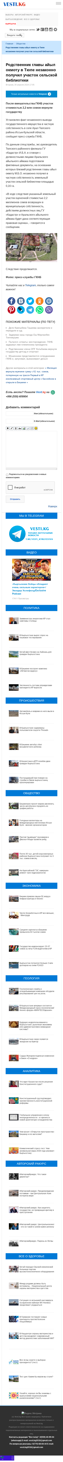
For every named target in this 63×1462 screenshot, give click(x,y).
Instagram (51, 29)
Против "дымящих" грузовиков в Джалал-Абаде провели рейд (34, 838)
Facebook (42, 29)
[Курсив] (12, 428)
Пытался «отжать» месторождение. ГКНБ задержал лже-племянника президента (29, 343)
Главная (9, 44)
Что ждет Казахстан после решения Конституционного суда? (36, 1083)
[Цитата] (28, 428)
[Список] (32, 428)
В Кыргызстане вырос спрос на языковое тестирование (34, 636)
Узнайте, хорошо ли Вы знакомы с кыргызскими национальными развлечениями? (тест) (35, 1395)
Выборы (9, 15)
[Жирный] (8, 428)
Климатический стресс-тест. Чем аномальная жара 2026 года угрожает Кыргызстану (37, 1150)
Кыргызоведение (14, 19)
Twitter (38, 29)
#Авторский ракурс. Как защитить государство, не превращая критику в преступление (37, 1210)
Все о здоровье (32, 19)
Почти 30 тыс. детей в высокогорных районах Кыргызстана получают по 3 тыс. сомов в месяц (37, 856)
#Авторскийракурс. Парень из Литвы (36, 1241)
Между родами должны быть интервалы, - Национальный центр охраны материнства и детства (36, 1285)
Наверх (52, 506)
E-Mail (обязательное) (44, 421)
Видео (37, 15)
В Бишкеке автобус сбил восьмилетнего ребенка (31, 745)
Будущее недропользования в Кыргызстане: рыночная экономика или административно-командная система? (36, 1025)
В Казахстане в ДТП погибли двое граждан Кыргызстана (35, 762)
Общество (21, 44)
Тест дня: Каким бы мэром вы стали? (36, 1377)
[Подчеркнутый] (16, 428)
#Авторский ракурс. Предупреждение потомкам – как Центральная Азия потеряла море (37, 1193)
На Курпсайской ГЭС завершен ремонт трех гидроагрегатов (34, 871)
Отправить (15, 499)
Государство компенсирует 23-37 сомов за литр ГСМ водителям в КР (36, 947)
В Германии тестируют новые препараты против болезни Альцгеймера (33, 1319)
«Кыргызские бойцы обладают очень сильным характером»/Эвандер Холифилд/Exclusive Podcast (30, 588)
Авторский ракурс (24, 15)
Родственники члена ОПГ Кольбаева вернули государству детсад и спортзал (31, 350)
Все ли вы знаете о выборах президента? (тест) (33, 1361)
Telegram (56, 29)
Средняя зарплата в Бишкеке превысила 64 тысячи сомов (33, 931)
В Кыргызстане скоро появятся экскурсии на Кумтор (34, 1040)
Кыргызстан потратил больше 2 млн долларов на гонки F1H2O (36, 964)
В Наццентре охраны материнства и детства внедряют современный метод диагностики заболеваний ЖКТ (37, 1336)
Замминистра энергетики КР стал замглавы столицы (35, 620)
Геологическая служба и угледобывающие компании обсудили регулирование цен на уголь (37, 991)
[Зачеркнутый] (20, 428)
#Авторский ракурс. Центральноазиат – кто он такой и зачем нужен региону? (37, 1225)
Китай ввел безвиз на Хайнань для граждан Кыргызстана (36, 653)
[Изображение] (24, 428)
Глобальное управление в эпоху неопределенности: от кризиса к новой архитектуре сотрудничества (36, 1117)
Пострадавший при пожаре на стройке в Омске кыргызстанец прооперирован (34, 780)
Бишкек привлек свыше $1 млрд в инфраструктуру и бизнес (35, 897)
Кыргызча (10, 24)
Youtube (47, 29)
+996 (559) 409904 (17, 396)
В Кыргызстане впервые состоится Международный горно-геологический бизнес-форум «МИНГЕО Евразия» (37, 1008)
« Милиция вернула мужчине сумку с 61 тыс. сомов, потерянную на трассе (31, 372)
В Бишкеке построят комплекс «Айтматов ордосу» (33, 670)
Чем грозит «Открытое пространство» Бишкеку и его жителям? (37, 1133)
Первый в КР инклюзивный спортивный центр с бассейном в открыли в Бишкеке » (31, 379)
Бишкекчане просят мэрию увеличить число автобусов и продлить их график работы (37, 806)
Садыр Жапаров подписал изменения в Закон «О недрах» (37, 1057)
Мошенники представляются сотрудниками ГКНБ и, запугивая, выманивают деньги (30, 357)
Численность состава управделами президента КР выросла (36, 686)
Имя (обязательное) (43, 413)
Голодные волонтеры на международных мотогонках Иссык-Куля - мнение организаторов (36, 822)
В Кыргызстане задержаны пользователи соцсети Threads (34, 729)
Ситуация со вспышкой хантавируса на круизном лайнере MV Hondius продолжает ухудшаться (36, 1302)
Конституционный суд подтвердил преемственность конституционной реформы (36, 1100)
